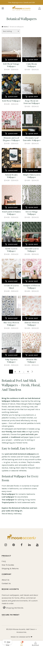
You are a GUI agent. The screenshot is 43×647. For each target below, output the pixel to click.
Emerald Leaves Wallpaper (32, 250)
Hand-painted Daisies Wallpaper (11, 213)
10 (28, 371)
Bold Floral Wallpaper (11, 101)
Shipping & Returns (10, 568)
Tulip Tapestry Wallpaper (11, 360)
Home (6, 27)
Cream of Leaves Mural (11, 286)
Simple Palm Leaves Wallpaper (31, 176)
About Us (5, 580)
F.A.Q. (4, 561)
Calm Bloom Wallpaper (31, 65)
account (39, 8)
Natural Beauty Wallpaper (11, 176)
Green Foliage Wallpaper (32, 213)
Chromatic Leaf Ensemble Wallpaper (31, 139)
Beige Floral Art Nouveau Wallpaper (32, 102)
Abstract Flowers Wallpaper (31, 323)
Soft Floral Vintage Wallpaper (11, 65)
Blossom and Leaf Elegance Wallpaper (11, 139)
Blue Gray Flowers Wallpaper (11, 323)
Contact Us (6, 583)
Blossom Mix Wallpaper (31, 360)
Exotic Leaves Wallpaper (11, 250)
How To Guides (8, 565)
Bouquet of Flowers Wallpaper (31, 286)
